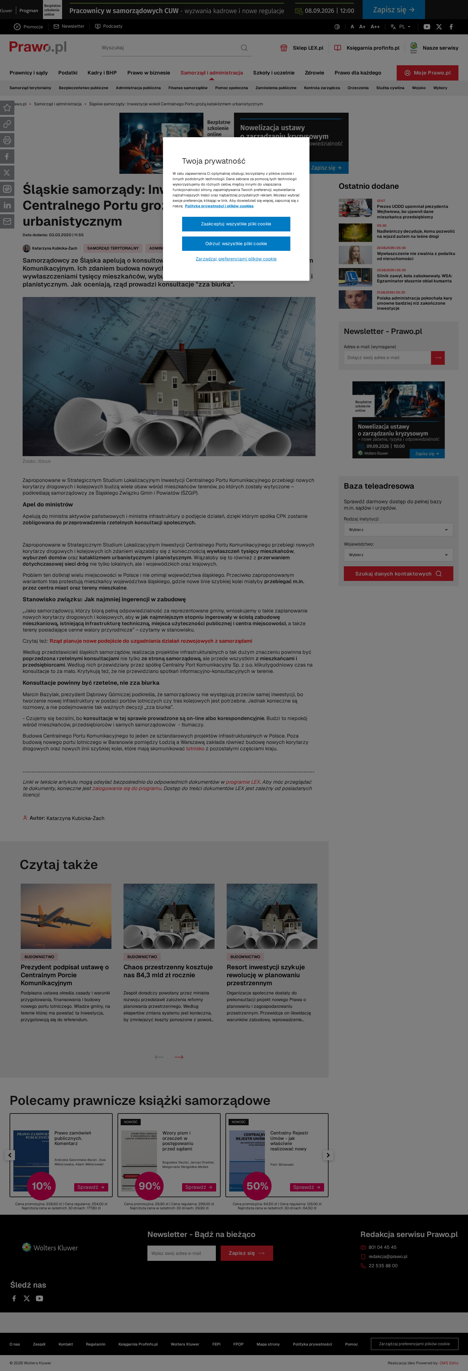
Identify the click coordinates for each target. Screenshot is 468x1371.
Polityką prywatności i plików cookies (219, 206)
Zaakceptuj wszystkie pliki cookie (236, 224)
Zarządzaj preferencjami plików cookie (236, 259)
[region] (236, 209)
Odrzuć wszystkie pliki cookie (236, 243)
